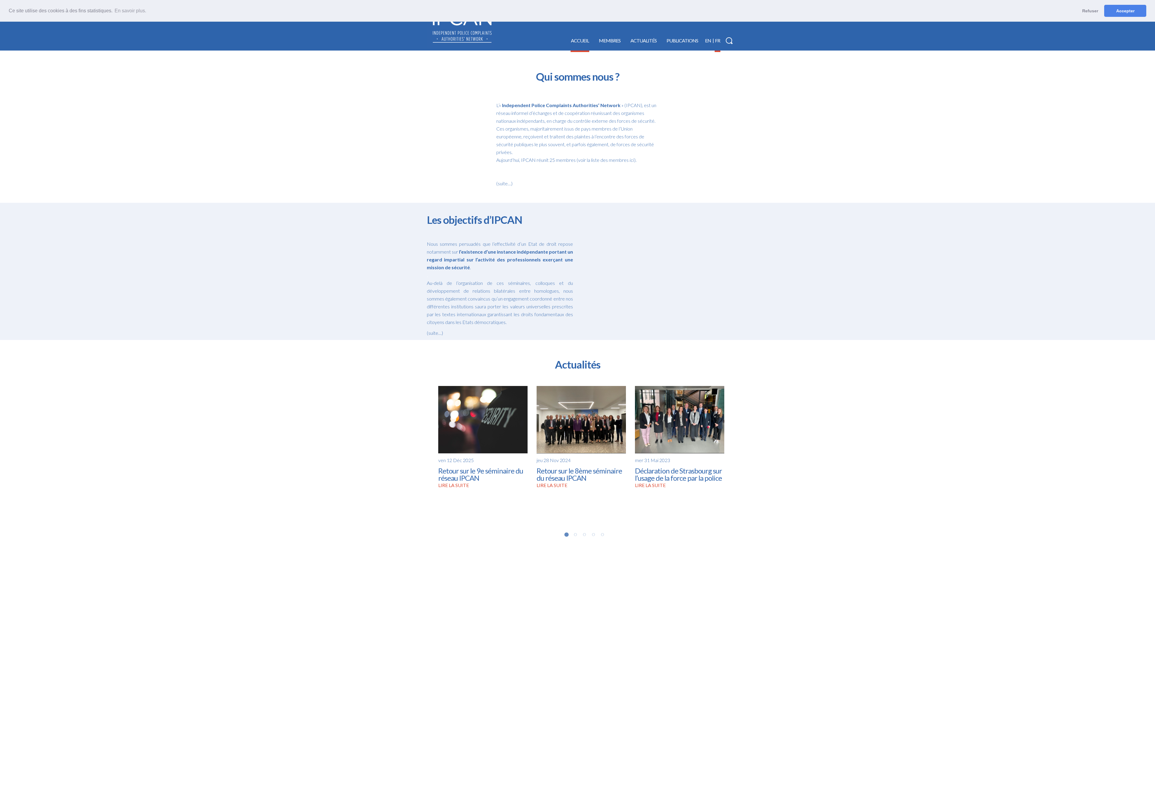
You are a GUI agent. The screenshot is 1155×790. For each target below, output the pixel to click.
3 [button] (584, 534)
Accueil (580, 40)
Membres (610, 40)
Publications (682, 40)
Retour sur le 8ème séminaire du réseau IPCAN (579, 474)
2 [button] (575, 534)
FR (717, 40)
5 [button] (602, 534)
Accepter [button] (1125, 10)
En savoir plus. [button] (130, 10)
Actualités (643, 40)
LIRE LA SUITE (453, 485)
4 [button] (593, 534)
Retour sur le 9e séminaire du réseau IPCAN (480, 474)
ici (632, 160)
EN (708, 40)
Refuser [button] (1090, 10)
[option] (483, 436)
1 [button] (566, 534)
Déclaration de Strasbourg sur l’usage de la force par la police (678, 474)
